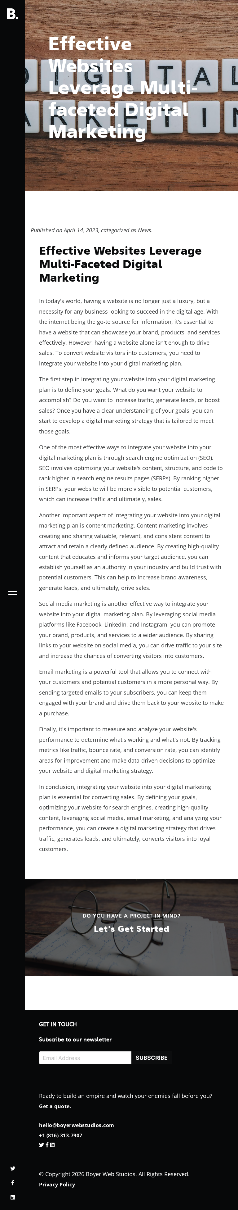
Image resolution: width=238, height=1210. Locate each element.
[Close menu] (13, 593)
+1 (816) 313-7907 (60, 1135)
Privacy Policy (57, 1184)
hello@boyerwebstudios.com (76, 1125)
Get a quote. (55, 1106)
